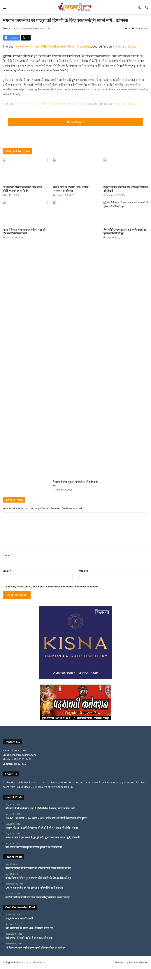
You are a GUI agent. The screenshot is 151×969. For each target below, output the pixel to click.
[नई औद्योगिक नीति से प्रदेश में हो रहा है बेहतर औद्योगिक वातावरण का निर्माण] (25, 170)
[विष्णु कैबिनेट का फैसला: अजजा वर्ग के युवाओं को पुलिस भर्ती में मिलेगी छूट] (125, 213)
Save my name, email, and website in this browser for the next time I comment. (52, 586)
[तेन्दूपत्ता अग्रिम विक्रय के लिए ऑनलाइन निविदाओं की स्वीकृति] (125, 170)
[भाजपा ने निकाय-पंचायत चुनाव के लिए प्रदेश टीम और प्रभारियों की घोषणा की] (25, 213)
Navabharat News (124, 46)
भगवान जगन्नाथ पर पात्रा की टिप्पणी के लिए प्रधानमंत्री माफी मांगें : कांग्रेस (52, 46)
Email (7, 570)
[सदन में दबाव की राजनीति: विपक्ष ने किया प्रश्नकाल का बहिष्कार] (75, 170)
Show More (74, 122)
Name (7, 555)
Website (83, 570)
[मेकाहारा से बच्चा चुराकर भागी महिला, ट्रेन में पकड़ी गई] (75, 339)
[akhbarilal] (75, 7)
